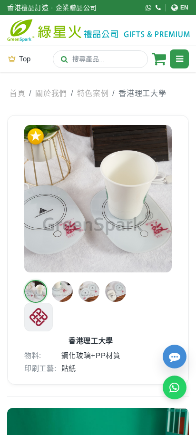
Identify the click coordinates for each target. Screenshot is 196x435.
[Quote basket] (159, 58)
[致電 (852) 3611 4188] (158, 7)
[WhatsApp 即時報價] (174, 387)
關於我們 (51, 93)
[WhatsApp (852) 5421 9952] (149, 7)
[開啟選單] (179, 58)
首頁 (17, 93)
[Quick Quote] (174, 356)
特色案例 (93, 93)
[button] (35, 291)
